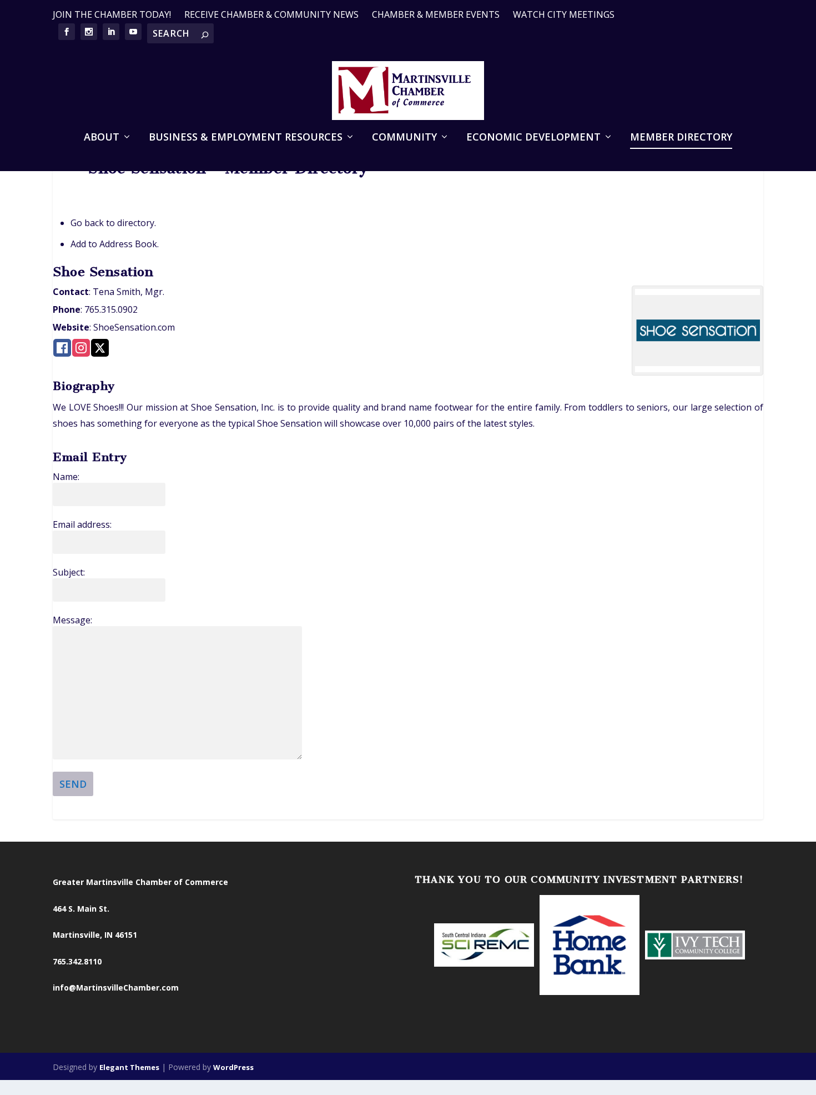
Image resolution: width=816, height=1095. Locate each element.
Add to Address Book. (114, 244)
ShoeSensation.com (134, 327)
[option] (484, 946)
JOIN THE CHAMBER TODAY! (112, 14)
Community (404, 137)
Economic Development (533, 137)
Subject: (69, 572)
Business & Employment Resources (245, 137)
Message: (72, 620)
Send (73, 784)
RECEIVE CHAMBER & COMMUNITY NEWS (271, 14)
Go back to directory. (113, 223)
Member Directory (681, 137)
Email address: (82, 524)
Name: (66, 477)
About (101, 137)
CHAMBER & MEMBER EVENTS (436, 14)
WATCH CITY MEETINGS (563, 14)
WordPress (233, 1067)
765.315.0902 (111, 309)
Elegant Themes (129, 1067)
